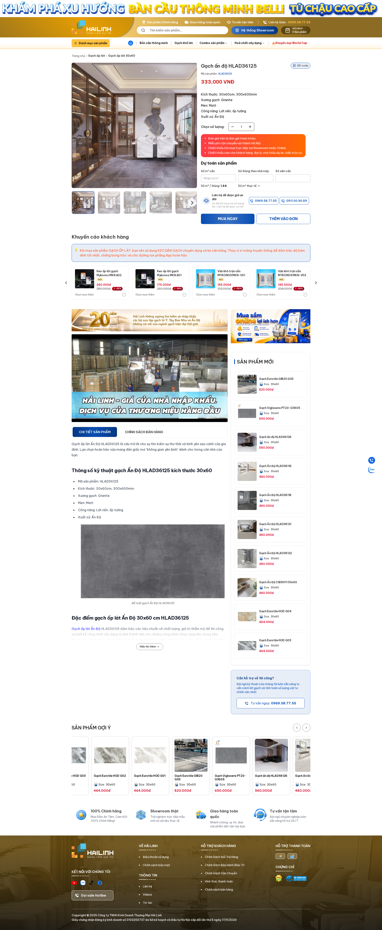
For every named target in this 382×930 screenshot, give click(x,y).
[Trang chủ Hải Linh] (91, 27)
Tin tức (147, 903)
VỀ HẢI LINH (148, 846)
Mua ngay (228, 218)
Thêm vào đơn (283, 218)
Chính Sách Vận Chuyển (221, 873)
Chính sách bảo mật (156, 865)
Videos (147, 894)
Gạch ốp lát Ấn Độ (86, 629)
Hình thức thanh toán (219, 881)
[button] (83, 202)
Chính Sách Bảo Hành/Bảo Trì (225, 865)
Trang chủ (78, 56)
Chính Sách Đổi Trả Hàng (221, 857)
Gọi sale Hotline (93, 895)
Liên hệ (147, 886)
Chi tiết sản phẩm (95, 432)
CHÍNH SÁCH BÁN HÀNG (144, 432)
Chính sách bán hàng (219, 889)
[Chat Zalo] (371, 469)
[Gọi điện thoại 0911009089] (371, 460)
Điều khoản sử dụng (156, 857)
